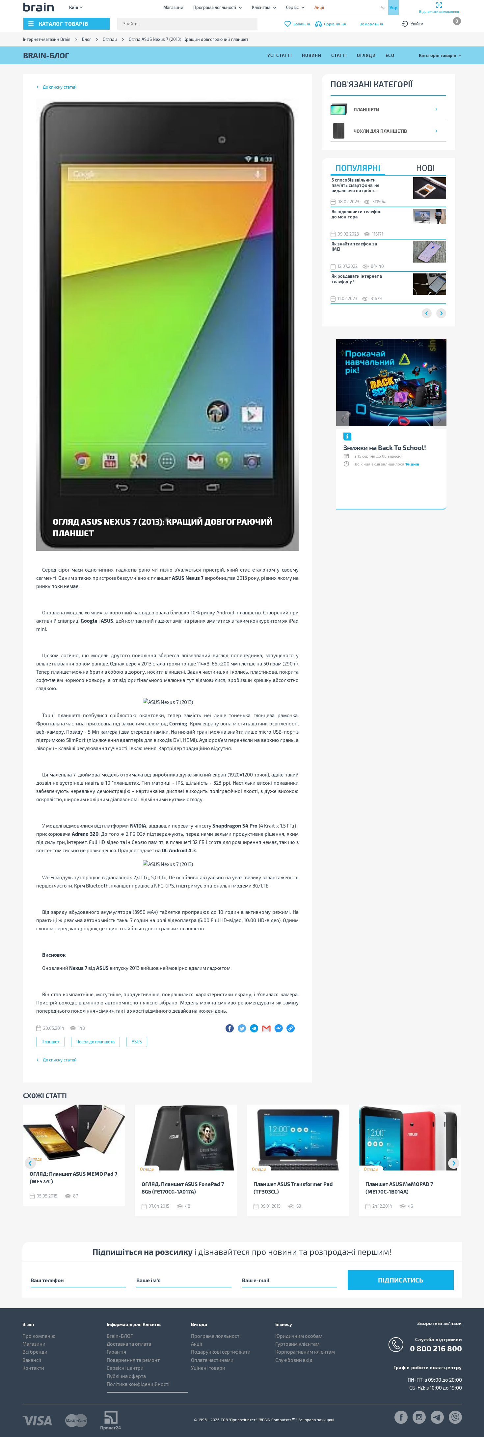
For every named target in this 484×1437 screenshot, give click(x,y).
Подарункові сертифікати (221, 1352)
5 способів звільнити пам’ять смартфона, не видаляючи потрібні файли (355, 185)
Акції (196, 1344)
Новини (311, 55)
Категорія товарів (437, 55)
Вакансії (31, 1360)
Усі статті (279, 55)
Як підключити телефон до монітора (357, 214)
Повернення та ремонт (133, 1360)
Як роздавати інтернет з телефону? (357, 278)
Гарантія (116, 1352)
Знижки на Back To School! (384, 447)
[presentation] (342, 420)
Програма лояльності (214, 7)
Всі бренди (34, 1352)
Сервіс (292, 7)
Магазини (173, 7)
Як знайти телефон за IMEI (354, 246)
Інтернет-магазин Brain (46, 39)
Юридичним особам (298, 1336)
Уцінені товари (208, 1368)
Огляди (110, 39)
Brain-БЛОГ (120, 1336)
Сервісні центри (125, 1368)
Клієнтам (261, 7)
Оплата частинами (212, 1360)
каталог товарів (63, 23)
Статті (339, 55)
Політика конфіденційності (138, 1384)
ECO (390, 55)
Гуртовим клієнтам (297, 1344)
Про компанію (39, 1336)
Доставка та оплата (129, 1344)
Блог (86, 39)
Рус (383, 7)
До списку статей (60, 87)
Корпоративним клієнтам (305, 1352)
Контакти (33, 1368)
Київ (73, 7)
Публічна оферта (126, 1376)
